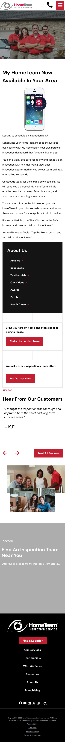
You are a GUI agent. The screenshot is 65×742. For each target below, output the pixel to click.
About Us (32, 682)
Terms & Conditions (32, 735)
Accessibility (32, 724)
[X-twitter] (34, 703)
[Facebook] (20, 703)
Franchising (32, 690)
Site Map (33, 727)
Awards (16, 289)
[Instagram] (38, 703)
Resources (18, 268)
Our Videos (18, 282)
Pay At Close (19, 304)
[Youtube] (25, 703)
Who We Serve (32, 666)
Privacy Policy (32, 731)
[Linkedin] (29, 703)
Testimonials (19, 275)
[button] (5, 453)
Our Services (32, 650)
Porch (15, 297)
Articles (16, 260)
